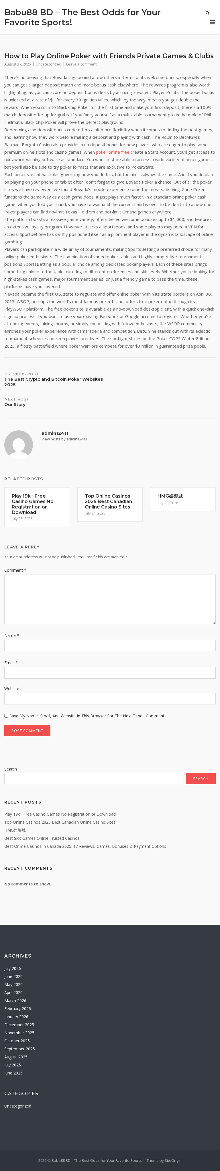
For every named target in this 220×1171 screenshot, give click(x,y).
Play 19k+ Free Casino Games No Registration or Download (60, 814)
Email (11, 662)
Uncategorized (48, 64)
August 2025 (16, 1057)
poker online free (112, 152)
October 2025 (17, 1040)
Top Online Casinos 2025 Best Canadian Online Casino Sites (59, 822)
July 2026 (12, 968)
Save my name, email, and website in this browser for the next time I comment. (87, 716)
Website (11, 688)
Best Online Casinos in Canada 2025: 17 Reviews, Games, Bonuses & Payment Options (85, 846)
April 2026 (13, 992)
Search (10, 769)
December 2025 (19, 1024)
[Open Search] (207, 13)
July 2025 (12, 1065)
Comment (15, 570)
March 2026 (15, 1000)
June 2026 (13, 976)
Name (11, 635)
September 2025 (19, 1048)
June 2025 (13, 1073)
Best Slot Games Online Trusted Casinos (42, 838)
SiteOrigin (173, 1160)
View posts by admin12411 (64, 439)
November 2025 (19, 1032)
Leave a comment (81, 64)
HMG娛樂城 (15, 830)
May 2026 (13, 984)
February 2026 (17, 1008)
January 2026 (16, 1016)
